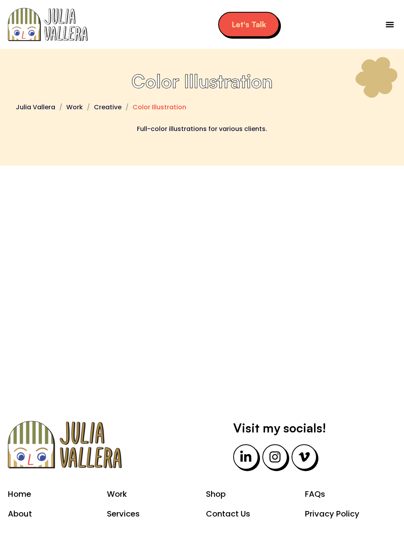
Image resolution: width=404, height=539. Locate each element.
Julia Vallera (35, 107)
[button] (389, 24)
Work (74, 107)
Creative (108, 107)
